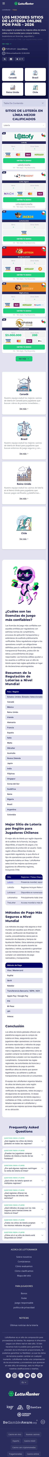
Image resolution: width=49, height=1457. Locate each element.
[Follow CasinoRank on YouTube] (27, 1375)
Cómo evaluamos (24, 1266)
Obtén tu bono (24, 161)
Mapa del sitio (24, 1275)
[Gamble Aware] (20, 1422)
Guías (24, 1298)
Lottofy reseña (24, 165)
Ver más (22, 358)
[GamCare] (34, 1407)
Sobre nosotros (24, 1256)
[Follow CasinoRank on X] (21, 1375)
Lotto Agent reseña (24, 204)
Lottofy (10, 882)
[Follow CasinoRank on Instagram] (14, 1375)
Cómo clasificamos (24, 1271)
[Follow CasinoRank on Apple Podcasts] (39, 1375)
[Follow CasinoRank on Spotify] (33, 1375)
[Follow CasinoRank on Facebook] (8, 1375)
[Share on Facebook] (11, 59)
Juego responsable (24, 1302)
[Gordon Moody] (24, 1415)
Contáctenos (24, 1261)
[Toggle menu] (3, 3)
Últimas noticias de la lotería (24, 1325)
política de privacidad (23, 1307)
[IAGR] (10, 1407)
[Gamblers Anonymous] (20, 1407)
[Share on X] (4, 59)
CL (23, 1382)
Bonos (24, 1293)
